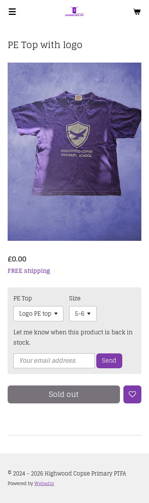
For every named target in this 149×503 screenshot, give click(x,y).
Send (109, 360)
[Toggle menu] (12, 11)
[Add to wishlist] (132, 394)
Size (75, 298)
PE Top (22, 298)
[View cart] (136, 11)
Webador (44, 483)
